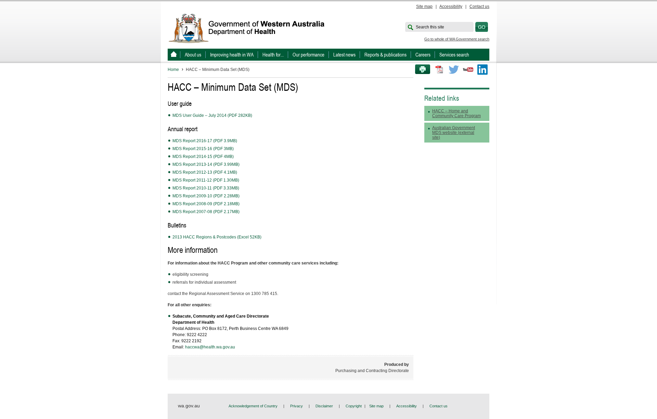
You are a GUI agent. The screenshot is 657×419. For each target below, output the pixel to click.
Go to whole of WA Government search (456, 39)
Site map (424, 6)
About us (193, 55)
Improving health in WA (232, 55)
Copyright (354, 406)
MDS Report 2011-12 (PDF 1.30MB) (205, 180)
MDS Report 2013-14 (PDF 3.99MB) (206, 164)
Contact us (479, 6)
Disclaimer (324, 406)
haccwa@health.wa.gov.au (210, 347)
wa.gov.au (189, 405)
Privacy (296, 406)
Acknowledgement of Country (253, 406)
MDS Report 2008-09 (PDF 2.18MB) (206, 203)
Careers (422, 55)
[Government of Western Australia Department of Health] (251, 27)
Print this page (420, 69)
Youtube (468, 69)
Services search (454, 55)
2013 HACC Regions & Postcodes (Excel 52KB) (216, 237)
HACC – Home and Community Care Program (456, 113)
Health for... (273, 55)
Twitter (454, 69)
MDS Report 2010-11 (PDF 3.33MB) (205, 188)
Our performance (308, 55)
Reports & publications (385, 55)
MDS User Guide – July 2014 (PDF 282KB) (212, 115)
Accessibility (450, 6)
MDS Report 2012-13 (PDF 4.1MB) (204, 172)
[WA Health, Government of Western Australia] (174, 55)
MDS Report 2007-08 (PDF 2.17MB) (206, 211)
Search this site (430, 27)
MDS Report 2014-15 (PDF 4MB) (203, 156)
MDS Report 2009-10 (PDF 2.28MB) (206, 196)
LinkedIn (482, 69)
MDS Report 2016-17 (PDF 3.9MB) (204, 140)
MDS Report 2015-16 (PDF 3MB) (203, 148)
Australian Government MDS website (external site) (453, 132)
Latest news (344, 55)
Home (173, 69)
